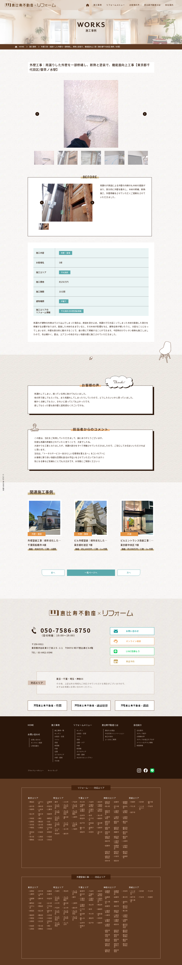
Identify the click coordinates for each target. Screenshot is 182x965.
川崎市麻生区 (116, 817)
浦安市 (82, 832)
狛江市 (32, 814)
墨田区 (40, 821)
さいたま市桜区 (65, 824)
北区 (48, 821)
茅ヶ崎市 (107, 902)
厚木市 (107, 861)
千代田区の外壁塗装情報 (71, 311)
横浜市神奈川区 (107, 812)
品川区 (40, 824)
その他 (57, 761)
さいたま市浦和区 (74, 824)
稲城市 (49, 814)
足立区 (40, 839)
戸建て (64, 301)
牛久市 (132, 806)
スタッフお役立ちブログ (145, 739)
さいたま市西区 (57, 824)
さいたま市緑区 (57, 812)
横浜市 (116, 861)
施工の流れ (109, 736)
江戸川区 (40, 802)
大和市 (116, 856)
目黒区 (32, 821)
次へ (129, 572)
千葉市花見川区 (91, 810)
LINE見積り (35, 746)
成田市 (100, 802)
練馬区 (49, 818)
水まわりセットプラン (85, 757)
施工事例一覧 (59, 730)
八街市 (91, 802)
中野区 (32, 827)
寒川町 (107, 806)
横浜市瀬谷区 (116, 828)
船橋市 (100, 818)
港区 (40, 818)
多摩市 (32, 809)
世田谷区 (32, 833)
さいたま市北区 (57, 806)
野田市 (82, 818)
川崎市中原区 (116, 811)
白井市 (82, 815)
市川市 (82, 802)
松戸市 (82, 823)
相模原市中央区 (116, 847)
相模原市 (125, 857)
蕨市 (56, 802)
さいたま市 (57, 830)
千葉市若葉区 (82, 810)
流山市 (100, 815)
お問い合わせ (36, 739)
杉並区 (40, 832)
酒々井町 (100, 833)
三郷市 (75, 817)
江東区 (40, 836)
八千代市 (91, 819)
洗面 (56, 742)
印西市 (91, 832)
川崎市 (125, 841)
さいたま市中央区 (65, 806)
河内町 (141, 802)
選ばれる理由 (110, 730)
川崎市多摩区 (125, 846)
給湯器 (57, 745)
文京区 (32, 824)
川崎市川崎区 (116, 842)
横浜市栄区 (125, 837)
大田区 (49, 836)
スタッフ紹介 (141, 733)
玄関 (56, 751)
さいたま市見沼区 (65, 812)
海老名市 (125, 807)
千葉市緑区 (82, 805)
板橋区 (49, 824)
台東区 (40, 827)
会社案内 (140, 730)
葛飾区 (32, 839)
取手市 (132, 812)
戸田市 (75, 802)
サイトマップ (52, 770)
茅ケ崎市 (116, 807)
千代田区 (64, 272)
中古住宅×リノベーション (114, 733)
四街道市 (91, 823)
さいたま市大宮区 (57, 818)
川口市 (66, 802)
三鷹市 (49, 809)
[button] (37, 114)
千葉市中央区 (100, 805)
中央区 (32, 818)
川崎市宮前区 (125, 817)
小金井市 (40, 810)
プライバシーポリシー (36, 770)
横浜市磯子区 (125, 828)
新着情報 (140, 745)
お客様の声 (141, 736)
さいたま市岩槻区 (74, 812)
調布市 (40, 806)
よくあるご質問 (110, 739)
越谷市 (66, 833)
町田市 (49, 806)
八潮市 (75, 829)
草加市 (57, 833)
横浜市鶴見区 (107, 852)
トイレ (57, 739)
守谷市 (150, 806)
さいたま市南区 (74, 806)
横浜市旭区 (107, 833)
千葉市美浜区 (91, 805)
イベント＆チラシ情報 (145, 742)
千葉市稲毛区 (100, 810)
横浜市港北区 (107, 857)
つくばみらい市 (141, 807)
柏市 (90, 815)
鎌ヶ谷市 (82, 828)
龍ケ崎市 (150, 802)
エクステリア (59, 754)
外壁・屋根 (65, 253)
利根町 (132, 802)
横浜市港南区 (107, 837)
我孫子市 (91, 828)
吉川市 (66, 829)
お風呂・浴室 (59, 736)
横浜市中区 (125, 822)
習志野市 (100, 823)
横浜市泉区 (125, 833)
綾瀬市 (107, 845)
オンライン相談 (36, 742)
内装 (56, 748)
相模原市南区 (125, 802)
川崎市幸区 (107, 817)
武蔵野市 (49, 802)
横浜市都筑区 (116, 852)
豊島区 (32, 802)
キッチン (58, 733)
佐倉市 (100, 827)
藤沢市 (107, 841)
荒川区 (32, 836)
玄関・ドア (81, 742)
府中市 (32, 806)
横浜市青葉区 (125, 852)
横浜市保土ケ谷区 (107, 822)
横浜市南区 (116, 822)
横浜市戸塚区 (116, 837)
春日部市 (65, 817)
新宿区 (49, 832)
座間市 (116, 802)
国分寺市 (40, 814)
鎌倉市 (116, 832)
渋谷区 (49, 839)
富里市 (82, 891)
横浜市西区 (107, 828)
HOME (31, 725)
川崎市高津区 (125, 811)
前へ (53, 572)
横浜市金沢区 (107, 802)
